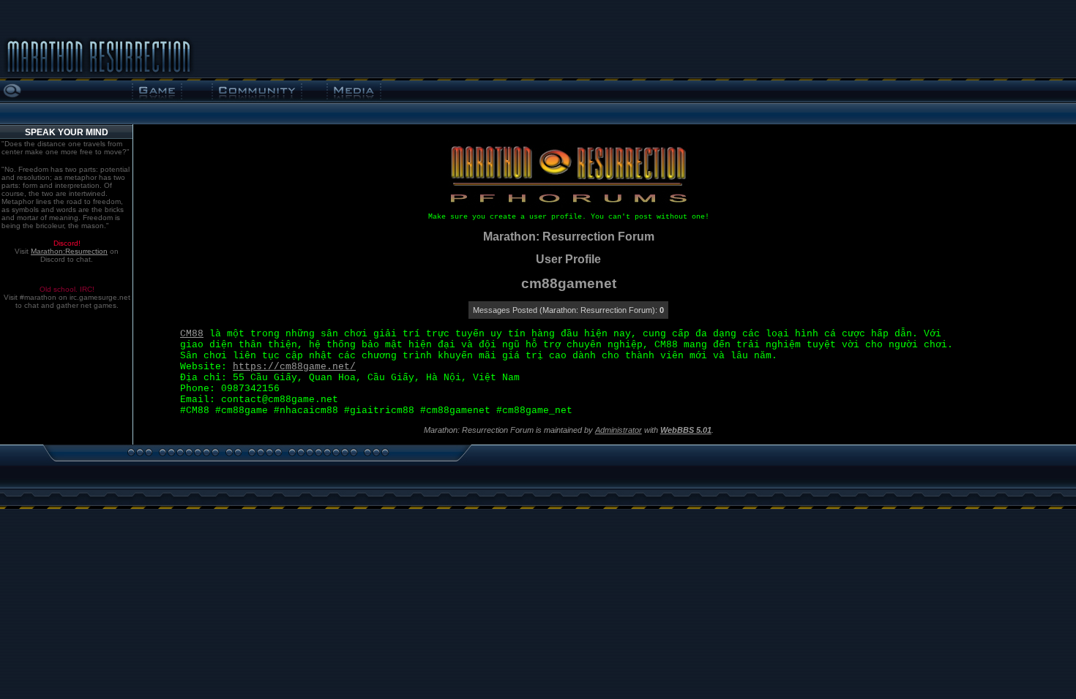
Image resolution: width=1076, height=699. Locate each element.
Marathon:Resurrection (69, 251)
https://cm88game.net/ (294, 366)
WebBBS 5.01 (685, 430)
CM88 (191, 333)
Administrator (618, 430)
